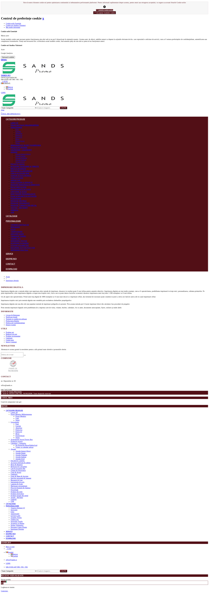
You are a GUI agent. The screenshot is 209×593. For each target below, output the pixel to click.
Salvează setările (8, 57)
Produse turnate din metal (24, 205)
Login (9, 549)
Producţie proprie (19, 147)
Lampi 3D (14, 123)
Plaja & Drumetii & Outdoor (24, 196)
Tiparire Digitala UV (20, 225)
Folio (13, 229)
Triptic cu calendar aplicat (24, 447)
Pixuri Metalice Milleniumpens (25, 125)
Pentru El (18, 137)
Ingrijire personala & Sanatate (25, 185)
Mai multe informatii (13, 27)
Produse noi (10, 332)
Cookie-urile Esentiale (13, 23)
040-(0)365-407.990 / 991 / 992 (17, 567)
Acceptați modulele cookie (104, 12)
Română (10, 552)
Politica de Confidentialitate (15, 323)
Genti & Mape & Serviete (22, 182)
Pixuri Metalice (20, 416)
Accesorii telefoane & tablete (25, 166)
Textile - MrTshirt (19, 208)
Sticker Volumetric (20, 245)
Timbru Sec (16, 238)
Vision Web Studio (15, 392)
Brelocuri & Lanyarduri (21, 171)
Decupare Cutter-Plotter (23, 248)
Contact (10, 264)
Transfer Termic (18, 236)
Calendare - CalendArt (21, 150)
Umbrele (14, 210)
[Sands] (33, 73)
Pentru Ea (18, 135)
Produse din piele (19, 201)
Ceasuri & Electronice (21, 175)
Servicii (9, 253)
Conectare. (4, 591)
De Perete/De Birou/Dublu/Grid (26, 445)
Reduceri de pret (11, 334)
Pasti (17, 129)
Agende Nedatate (21, 158)
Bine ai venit (10, 547)
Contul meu (10, 340)
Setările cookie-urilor (104, 10)
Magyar (10, 87)
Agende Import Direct (23, 154)
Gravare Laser (17, 234)
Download (11, 269)
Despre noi (11, 258)
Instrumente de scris (21, 189)
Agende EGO (20, 162)
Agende (14, 152)
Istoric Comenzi (11, 342)
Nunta (17, 143)
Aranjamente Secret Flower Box (26, 145)
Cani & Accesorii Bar (20, 173)
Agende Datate (20, 156)
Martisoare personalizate (23, 194)
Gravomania (16, 127)
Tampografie (16, 232)
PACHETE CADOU (18, 164)
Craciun (18, 131)
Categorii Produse (15, 119)
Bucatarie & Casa (18, 187)
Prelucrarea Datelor (12, 321)
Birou (17, 139)
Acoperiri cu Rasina (20, 243)
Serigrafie (15, 227)
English (10, 89)
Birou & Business (18, 169)
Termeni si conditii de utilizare (16, 319)
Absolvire (18, 133)
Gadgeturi (15, 180)
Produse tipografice (20, 203)
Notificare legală (11, 317)
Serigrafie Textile (19, 241)
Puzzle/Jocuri (20, 141)
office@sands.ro (11, 560)
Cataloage (11, 216)
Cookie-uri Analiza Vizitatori (16, 25)
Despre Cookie (11, 325)
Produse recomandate (13, 336)
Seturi (17, 420)
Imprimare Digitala (19, 250)
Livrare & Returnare (13, 315)
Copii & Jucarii (17, 178)
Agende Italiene (20, 160)
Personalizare (13, 221)
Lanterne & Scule (19, 191)
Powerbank (16, 198)
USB (12, 212)
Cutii (17, 418)
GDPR (8, 563)
